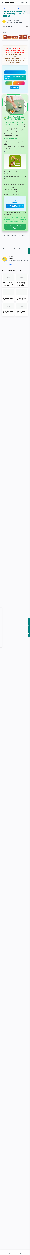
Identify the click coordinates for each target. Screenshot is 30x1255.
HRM (9, 37)
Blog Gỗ (20, 37)
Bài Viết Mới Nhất (15, 87)
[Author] (9, 22)
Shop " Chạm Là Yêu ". (19, 83)
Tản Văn (5, 37)
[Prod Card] (6, 240)
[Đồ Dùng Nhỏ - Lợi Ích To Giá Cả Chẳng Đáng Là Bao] (14, 236)
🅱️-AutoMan (8, 83)
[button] (2, 2)
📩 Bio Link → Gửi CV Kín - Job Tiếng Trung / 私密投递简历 (14, 77)
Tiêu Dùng (25, 37)
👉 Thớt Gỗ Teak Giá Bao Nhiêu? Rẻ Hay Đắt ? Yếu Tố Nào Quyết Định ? (15, 206)
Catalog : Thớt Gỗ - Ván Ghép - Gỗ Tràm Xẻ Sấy (15, 72)
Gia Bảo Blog (9, 2)
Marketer (14, 37)
